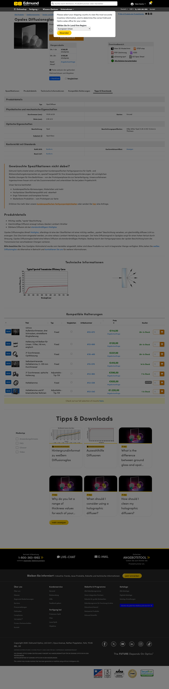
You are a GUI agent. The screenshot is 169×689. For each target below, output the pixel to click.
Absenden (64, 32)
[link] (151, 2)
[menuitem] (23, 9)
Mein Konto (139, 4)
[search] (84, 3)
